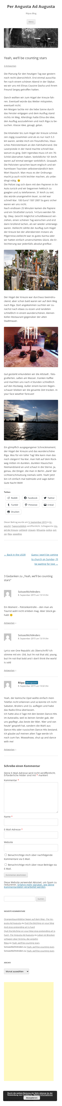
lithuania (41, 530)
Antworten (9, 622)
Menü (31, 21)
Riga (10, 533)
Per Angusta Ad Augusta (31, 6)
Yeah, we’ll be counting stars (26, 942)
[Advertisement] (29, 1031)
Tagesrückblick (19, 526)
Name (8, 816)
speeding (17, 533)
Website (8, 842)
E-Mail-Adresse (13, 829)
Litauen (32, 530)
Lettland (23, 530)
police (49, 530)
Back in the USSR (15, 554)
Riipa (21, 682)
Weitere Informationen (43, 1095)
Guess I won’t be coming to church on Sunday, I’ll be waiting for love (44, 559)
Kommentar (11, 780)
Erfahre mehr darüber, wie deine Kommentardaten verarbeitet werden (29, 886)
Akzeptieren (31, 1097)
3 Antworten (10, 65)
